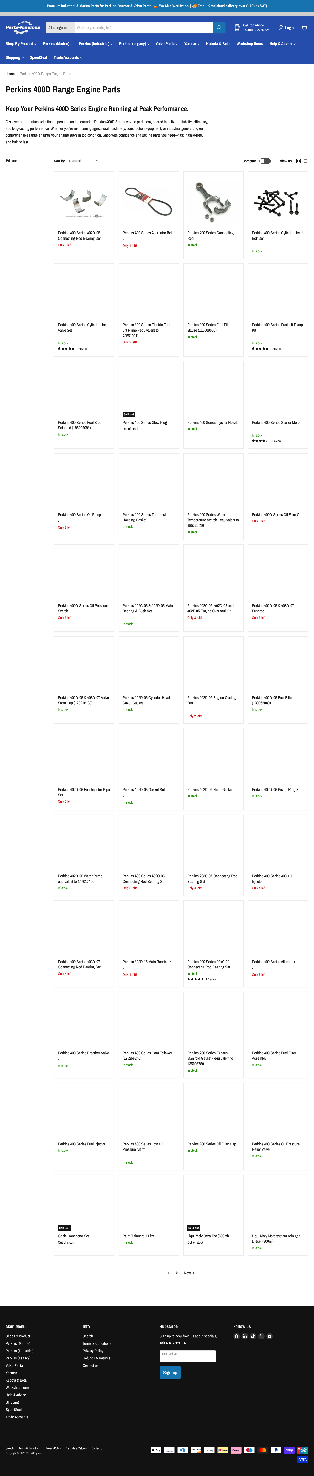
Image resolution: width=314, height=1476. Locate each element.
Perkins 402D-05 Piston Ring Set (276, 789)
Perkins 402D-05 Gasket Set (144, 789)
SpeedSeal (38, 57)
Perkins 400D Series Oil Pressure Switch (83, 608)
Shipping (13, 57)
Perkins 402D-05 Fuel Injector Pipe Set (84, 792)
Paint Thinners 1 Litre (139, 1236)
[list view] (305, 161)
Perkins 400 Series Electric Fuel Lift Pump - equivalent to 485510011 (146, 330)
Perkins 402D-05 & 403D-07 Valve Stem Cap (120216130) (83, 700)
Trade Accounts (67, 57)
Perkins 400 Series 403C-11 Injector (273, 878)
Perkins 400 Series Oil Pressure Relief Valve (276, 1146)
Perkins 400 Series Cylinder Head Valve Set (83, 327)
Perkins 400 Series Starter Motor (276, 422)
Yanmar (190, 43)
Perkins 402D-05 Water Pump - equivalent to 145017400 (81, 878)
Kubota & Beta (218, 43)
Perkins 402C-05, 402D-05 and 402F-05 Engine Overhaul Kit (210, 608)
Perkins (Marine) (56, 43)
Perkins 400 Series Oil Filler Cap (211, 1144)
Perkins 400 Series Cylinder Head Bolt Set (277, 235)
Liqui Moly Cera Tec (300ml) (208, 1236)
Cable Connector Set (73, 1236)
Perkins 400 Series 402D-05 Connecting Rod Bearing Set (79, 235)
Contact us (90, 1365)
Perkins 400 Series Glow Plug (145, 422)
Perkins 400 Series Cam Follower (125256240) (147, 1055)
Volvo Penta (166, 43)
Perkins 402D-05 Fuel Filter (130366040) (272, 700)
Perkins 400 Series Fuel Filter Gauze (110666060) (209, 327)
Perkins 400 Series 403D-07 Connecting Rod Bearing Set (79, 964)
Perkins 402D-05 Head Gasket (210, 789)
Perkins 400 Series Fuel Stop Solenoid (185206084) (79, 425)
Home (10, 73)
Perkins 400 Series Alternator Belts (148, 233)
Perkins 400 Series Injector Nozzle (212, 422)
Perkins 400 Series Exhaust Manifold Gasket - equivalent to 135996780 (210, 1058)
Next (188, 1273)
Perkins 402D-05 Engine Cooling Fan (211, 700)
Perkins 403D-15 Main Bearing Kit (148, 962)
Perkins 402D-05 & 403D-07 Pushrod (273, 608)
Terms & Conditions (97, 1343)
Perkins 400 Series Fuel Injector (81, 1144)
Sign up (170, 1372)
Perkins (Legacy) (133, 43)
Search (88, 1336)
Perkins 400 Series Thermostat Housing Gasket (145, 517)
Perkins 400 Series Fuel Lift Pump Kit (277, 327)
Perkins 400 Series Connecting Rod (210, 235)
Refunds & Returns (96, 1358)
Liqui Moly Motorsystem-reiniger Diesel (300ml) (276, 1238)
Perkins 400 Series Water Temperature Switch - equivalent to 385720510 (213, 520)
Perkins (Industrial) (94, 43)
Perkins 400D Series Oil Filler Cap (277, 514)
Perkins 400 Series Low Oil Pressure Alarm (143, 1146)
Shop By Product (20, 43)
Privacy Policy (93, 1350)
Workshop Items (250, 43)
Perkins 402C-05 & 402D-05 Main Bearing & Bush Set (148, 608)
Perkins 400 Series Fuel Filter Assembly (274, 1055)
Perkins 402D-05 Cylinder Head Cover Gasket (146, 700)
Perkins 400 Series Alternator (273, 962)
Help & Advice (281, 43)
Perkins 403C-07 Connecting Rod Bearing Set (212, 878)
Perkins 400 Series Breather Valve (83, 1053)
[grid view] (298, 161)
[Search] (219, 27)
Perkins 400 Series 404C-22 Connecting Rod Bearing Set (208, 964)
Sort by (59, 161)
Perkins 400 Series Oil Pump (79, 514)
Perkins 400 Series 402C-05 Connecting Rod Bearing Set (144, 878)
